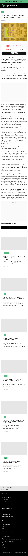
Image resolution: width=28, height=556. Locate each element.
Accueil (2, 487)
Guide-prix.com (5, 528)
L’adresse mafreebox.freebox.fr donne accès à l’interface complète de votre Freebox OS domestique (13, 422)
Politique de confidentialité (8, 541)
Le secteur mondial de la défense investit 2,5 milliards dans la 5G (12, 380)
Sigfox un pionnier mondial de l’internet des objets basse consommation (11, 339)
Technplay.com (5, 501)
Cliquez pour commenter (14, 227)
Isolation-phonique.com (7, 526)
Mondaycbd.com (6, 524)
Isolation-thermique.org (7, 531)
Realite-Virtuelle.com (7, 497)
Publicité (4, 547)
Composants (6, 252)
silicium (2, 119)
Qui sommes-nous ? (6, 538)
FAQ (3, 544)
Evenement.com (6, 512)
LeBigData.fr (5, 499)
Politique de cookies (7, 542)
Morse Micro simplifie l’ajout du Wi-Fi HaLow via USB (14, 256)
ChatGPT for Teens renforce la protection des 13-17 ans (11, 462)
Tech (2, 11)
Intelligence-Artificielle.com (8, 504)
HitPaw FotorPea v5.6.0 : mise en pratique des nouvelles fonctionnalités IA (13, 298)
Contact (4, 546)
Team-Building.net (6, 514)
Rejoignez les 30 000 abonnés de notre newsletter (14, 1)
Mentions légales (6, 536)
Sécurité (5, 376)
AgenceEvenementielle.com (8, 516)
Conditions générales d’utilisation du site (11, 539)
